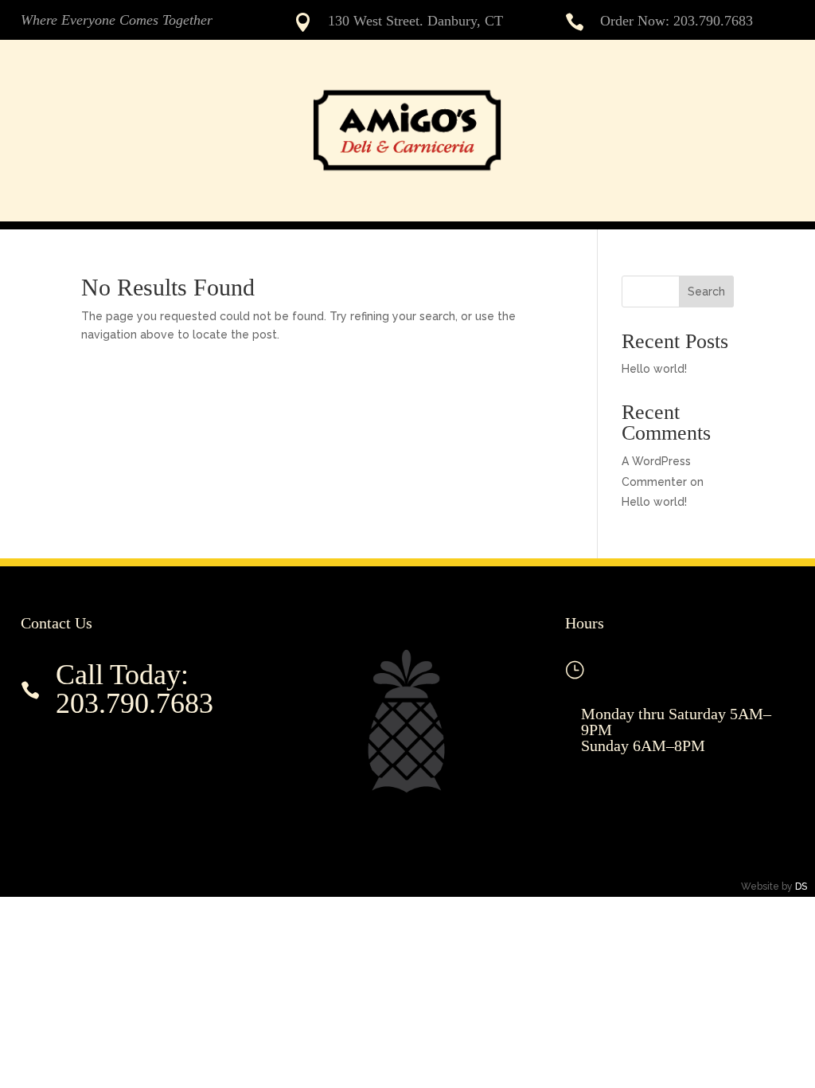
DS (801, 886)
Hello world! (654, 368)
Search (706, 291)
